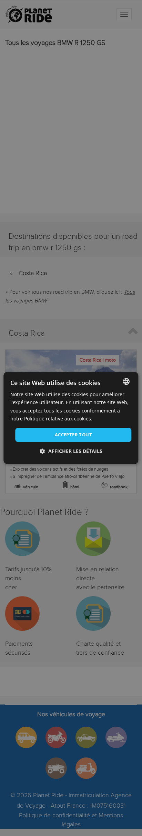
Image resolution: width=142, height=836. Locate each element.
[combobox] (126, 381)
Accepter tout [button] (73, 434)
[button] (71, 451)
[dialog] (70, 418)
